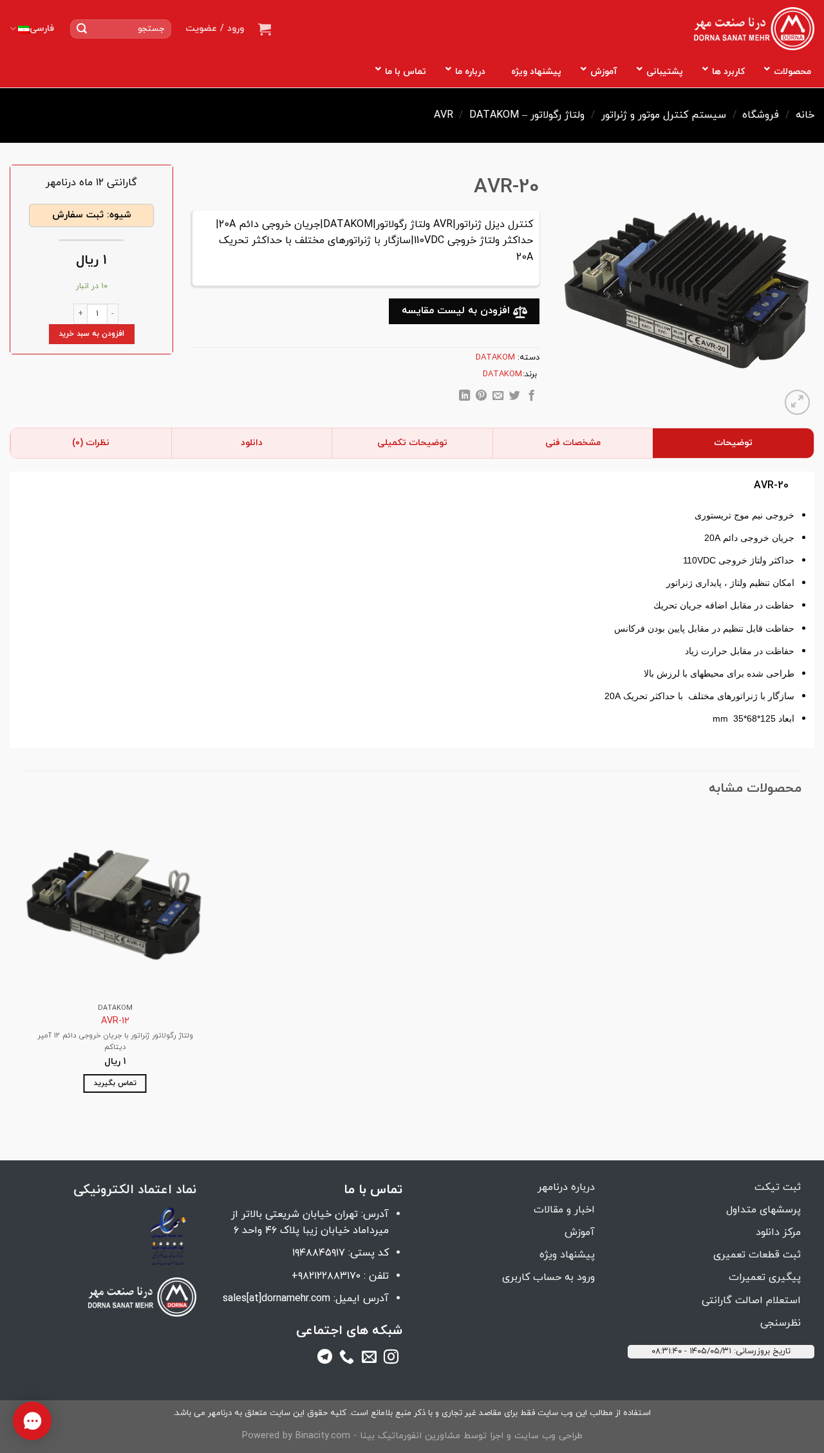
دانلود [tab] (252, 443)
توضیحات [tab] (733, 443)
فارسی (42, 28)
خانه (805, 115)
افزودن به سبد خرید (91, 334)
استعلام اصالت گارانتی (751, 1300)
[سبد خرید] (264, 29)
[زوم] (797, 402)
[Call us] (346, 1359)
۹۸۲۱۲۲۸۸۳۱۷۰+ (326, 1276)
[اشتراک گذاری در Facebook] (531, 397)
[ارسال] (82, 29)
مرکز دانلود (778, 1232)
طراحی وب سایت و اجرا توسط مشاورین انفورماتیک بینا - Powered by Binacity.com (412, 1436)
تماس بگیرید (115, 1083)
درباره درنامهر (566, 1187)
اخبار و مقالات (564, 1210)
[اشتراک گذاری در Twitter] (514, 397)
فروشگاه (760, 115)
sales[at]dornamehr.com (276, 1299)
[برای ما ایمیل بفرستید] (369, 1359)
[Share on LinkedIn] (464, 397)
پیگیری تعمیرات (765, 1277)
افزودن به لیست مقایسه (457, 311)
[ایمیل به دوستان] (497, 397)
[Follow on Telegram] (324, 1359)
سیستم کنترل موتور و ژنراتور (663, 115)
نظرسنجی (780, 1323)
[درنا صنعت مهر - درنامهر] (754, 29)
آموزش (580, 1232)
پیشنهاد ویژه (567, 1255)
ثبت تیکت (777, 1187)
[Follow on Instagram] (391, 1359)
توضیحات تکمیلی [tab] (412, 443)
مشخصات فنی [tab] (573, 443)
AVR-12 (115, 1022)
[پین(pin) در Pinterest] (481, 397)
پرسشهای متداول (763, 1210)
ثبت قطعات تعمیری (757, 1255)
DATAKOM (494, 115)
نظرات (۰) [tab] (90, 443)
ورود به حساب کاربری (548, 1277)
